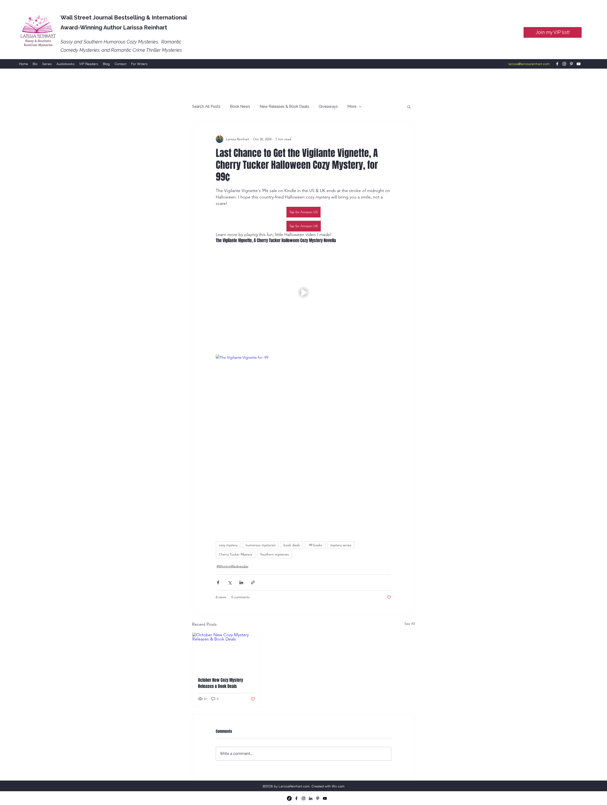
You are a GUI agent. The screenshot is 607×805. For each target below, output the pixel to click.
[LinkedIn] (310, 798)
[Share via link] (253, 582)
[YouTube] (578, 63)
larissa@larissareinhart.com (529, 64)
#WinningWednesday (232, 566)
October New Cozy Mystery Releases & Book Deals (220, 683)
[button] (409, 106)
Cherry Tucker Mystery (235, 554)
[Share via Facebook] (218, 582)
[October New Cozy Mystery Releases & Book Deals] (226, 652)
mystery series (340, 545)
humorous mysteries (261, 545)
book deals (292, 545)
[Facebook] (557, 63)
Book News (240, 106)
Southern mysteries (274, 554)
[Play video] (303, 292)
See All (410, 623)
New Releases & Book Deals (284, 106)
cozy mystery (228, 545)
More (351, 106)
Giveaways (328, 106)
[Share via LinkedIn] (241, 582)
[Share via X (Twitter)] (229, 582)
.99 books (315, 545)
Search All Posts (206, 106)
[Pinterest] (571, 63)
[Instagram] (564, 63)
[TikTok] (289, 798)
